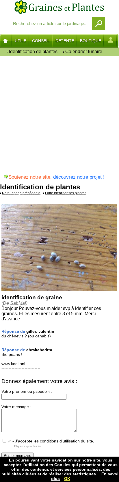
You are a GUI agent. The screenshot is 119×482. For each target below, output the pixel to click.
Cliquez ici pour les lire (27, 446)
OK (67, 478)
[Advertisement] (59, 117)
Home (6, 40)
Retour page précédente (21, 193)
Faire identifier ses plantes (65, 193)
